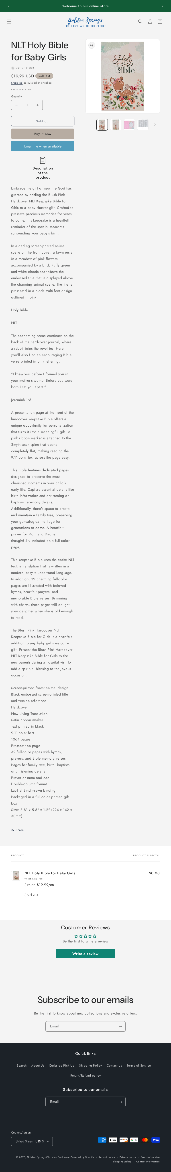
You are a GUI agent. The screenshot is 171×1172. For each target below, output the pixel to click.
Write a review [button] (85, 953)
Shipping (17, 83)
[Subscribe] (120, 1026)
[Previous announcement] (9, 6)
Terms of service (150, 1157)
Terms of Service (139, 1065)
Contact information (148, 1161)
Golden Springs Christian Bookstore (48, 1157)
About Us (37, 1065)
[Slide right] (155, 124)
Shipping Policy (90, 1065)
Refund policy (107, 1157)
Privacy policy (128, 1157)
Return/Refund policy (85, 1075)
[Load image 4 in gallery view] (143, 124)
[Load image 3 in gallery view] (129, 124)
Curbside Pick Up (62, 1065)
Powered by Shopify (82, 1157)
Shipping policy (122, 1161)
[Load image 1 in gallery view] (102, 124)
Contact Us (114, 1065)
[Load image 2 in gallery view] (115, 124)
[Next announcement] (162, 6)
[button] (9, 21)
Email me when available (42, 146)
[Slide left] (90, 124)
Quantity (16, 96)
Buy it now (42, 133)
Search (22, 1065)
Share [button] (20, 830)
